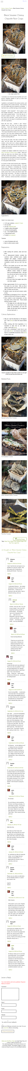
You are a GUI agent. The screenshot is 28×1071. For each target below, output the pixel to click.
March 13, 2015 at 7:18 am (16, 604)
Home (2, 8)
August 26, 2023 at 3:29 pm (15, 951)
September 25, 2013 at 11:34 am (15, 767)
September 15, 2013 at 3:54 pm (16, 743)
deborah (15, 600)
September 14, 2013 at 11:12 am (15, 711)
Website (3, 1014)
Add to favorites (8, 55)
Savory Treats (8, 8)
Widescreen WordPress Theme (8, 1041)
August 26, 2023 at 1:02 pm (14, 926)
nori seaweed (12, 235)
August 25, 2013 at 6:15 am (14, 661)
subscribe (6, 1027)
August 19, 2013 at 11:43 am (14, 563)
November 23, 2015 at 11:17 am (16, 897)
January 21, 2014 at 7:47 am (14, 824)
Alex (11, 820)
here (12, 320)
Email (3, 1008)
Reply (9, 574)
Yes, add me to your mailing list (8, 1022)
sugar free (16, 543)
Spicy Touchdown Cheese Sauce (9, 152)
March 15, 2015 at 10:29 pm (18, 634)
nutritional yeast (12, 226)
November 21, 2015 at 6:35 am (15, 873)
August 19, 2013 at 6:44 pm (15, 583)
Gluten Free (13, 541)
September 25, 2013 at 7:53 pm (16, 796)
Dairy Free (7, 541)
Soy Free (11, 543)
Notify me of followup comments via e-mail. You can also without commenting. (13, 1027)
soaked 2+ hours (19, 223)
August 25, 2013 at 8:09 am (15, 689)
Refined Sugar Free (21, 541)
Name (3, 1002)
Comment (4, 986)
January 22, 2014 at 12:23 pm (16, 852)
